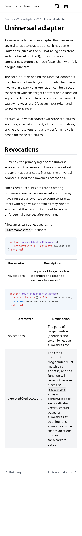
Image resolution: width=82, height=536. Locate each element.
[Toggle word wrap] (72, 242)
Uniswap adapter (60, 472)
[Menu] (75, 6)
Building (15, 472)
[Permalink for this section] (41, 149)
